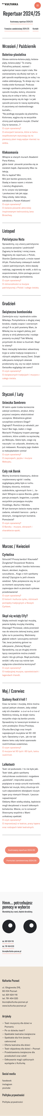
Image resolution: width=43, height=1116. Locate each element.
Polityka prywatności (12, 1102)
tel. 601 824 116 (8, 941)
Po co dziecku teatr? (15, 1030)
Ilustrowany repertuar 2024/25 (21, 22)
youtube (6, 1088)
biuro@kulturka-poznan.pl (11, 951)
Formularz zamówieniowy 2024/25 (16, 29)
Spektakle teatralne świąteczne (20, 1034)
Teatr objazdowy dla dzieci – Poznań (22, 1048)
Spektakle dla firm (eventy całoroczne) (17, 1039)
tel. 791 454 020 (8, 946)
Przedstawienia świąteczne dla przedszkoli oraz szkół (20, 1054)
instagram (7, 1084)
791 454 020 (12, 998)
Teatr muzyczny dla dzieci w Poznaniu (18, 1025)
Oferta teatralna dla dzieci (17, 1045)
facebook (6, 1080)
